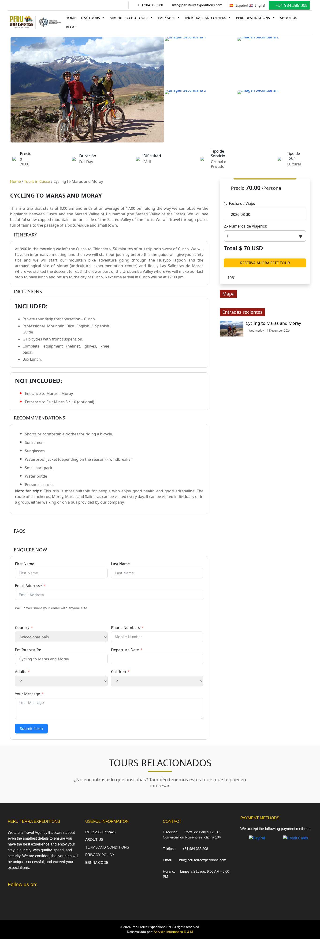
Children (118, 671)
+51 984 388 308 (150, 5)
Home (71, 17)
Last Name (120, 563)
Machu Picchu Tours (129, 17)
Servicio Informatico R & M (173, 932)
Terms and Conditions (107, 847)
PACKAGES (166, 17)
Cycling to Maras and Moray (273, 323)
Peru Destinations (253, 17)
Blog (70, 27)
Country (22, 627)
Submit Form (31, 728)
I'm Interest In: (28, 649)
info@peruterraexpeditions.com (196, 5)
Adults (20, 671)
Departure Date (125, 649)
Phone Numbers (125, 627)
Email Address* (28, 585)
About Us (288, 17)
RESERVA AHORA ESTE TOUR (265, 263)
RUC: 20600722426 (100, 832)
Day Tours (90, 17)
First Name (24, 563)
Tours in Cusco (37, 181)
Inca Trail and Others (205, 17)
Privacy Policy (99, 855)
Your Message (27, 693)
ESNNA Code (96, 862)
